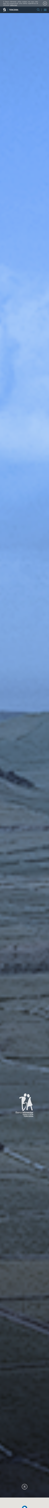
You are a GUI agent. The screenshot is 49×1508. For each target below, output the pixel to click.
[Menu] (45, 10)
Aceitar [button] (45, 3)
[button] (38, 9)
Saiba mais (13, 5)
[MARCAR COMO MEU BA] (25, 1487)
